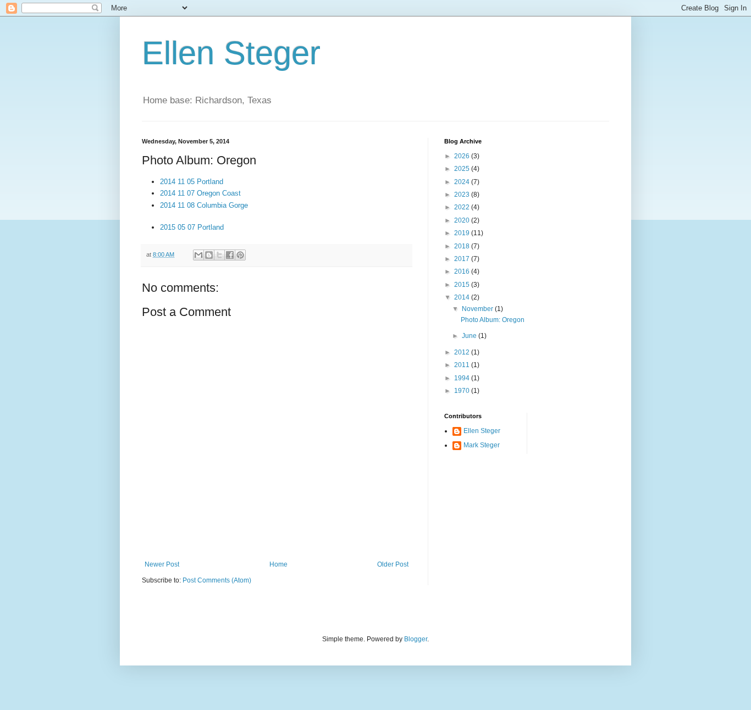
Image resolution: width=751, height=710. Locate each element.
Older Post (392, 564)
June (470, 336)
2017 (462, 259)
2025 (462, 169)
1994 (462, 378)
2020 (462, 220)
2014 (462, 297)
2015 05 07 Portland (192, 227)
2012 (462, 352)
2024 (462, 182)
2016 (462, 271)
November (478, 309)
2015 (462, 285)
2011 (462, 365)
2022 (462, 207)
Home (278, 564)
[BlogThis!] (208, 254)
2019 (462, 233)
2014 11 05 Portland (191, 182)
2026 (462, 156)
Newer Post (162, 564)
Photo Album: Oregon (492, 320)
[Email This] (198, 254)
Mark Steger (481, 445)
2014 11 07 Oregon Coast (200, 193)
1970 (462, 391)
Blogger (415, 639)
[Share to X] (219, 254)
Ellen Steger (231, 53)
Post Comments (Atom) (217, 580)
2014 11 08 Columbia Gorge (204, 205)
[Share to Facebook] (229, 254)
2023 (462, 194)
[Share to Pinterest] (240, 254)
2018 (462, 246)
